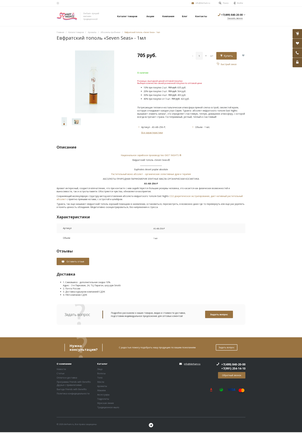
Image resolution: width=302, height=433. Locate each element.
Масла (100, 381)
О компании (64, 363)
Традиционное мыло (108, 407)
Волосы (101, 373)
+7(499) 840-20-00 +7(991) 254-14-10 (233, 366)
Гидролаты (103, 398)
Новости (61, 369)
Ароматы (102, 386)
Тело (100, 377)
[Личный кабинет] (297, 62)
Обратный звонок (231, 375)
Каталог (102, 363)
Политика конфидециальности (73, 393)
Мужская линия (105, 403)
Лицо (100, 369)
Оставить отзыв (75, 261)
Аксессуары (103, 394)
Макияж (101, 390)
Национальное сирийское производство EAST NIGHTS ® (151, 155)
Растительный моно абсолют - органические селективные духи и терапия (151, 174)
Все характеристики (152, 132)
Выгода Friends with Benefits (72, 389)
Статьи (60, 373)
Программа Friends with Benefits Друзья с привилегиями (74, 383)
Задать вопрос (219, 314)
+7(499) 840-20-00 (232, 15)
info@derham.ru (203, 3)
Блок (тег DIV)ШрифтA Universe (67, 16)
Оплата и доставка (67, 377)
